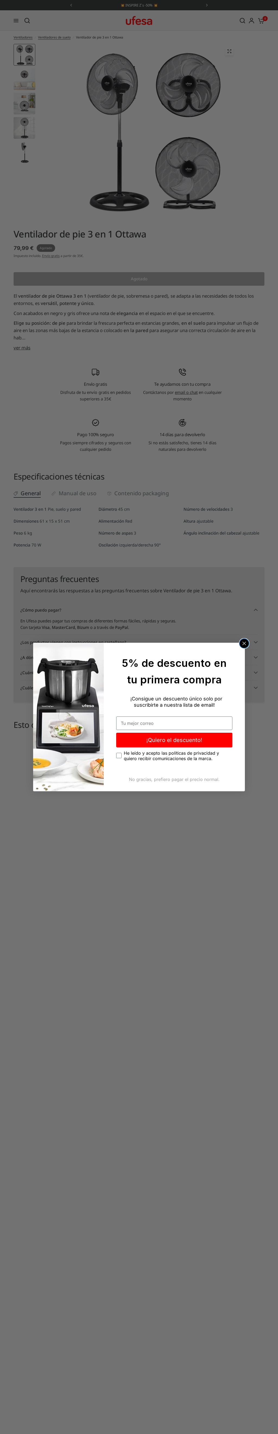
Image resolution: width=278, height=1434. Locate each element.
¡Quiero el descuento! (174, 740)
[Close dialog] (244, 643)
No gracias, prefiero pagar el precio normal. (174, 779)
